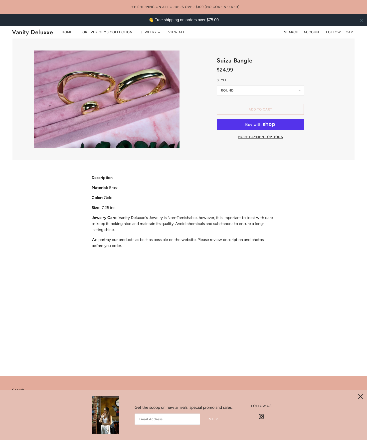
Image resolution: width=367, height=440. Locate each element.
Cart (350, 32)
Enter (212, 419)
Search (291, 32)
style (222, 80)
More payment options (260, 137)
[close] (361, 20)
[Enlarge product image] (107, 99)
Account (312, 32)
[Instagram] (261, 416)
